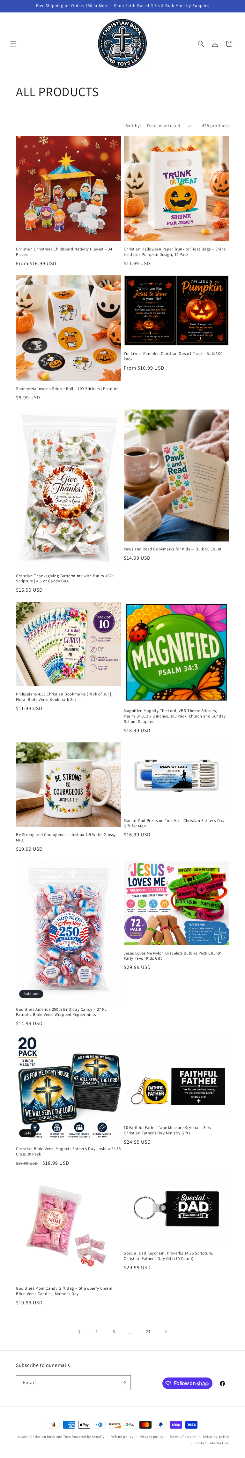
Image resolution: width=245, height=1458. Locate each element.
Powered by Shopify (88, 1436)
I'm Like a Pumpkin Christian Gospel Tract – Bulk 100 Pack (173, 356)
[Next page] (166, 1332)
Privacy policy (151, 1436)
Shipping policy (216, 1436)
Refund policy (122, 1436)
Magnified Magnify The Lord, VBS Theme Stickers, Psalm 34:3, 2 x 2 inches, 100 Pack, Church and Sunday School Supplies (175, 716)
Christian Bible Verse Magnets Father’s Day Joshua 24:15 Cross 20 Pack (68, 1151)
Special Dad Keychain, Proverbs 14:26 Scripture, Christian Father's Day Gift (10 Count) (168, 1256)
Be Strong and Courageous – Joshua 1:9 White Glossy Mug (66, 837)
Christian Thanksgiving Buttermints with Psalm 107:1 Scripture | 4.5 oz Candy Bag (65, 578)
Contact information (212, 1443)
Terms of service (183, 1436)
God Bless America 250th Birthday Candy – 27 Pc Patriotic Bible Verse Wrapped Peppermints (61, 1012)
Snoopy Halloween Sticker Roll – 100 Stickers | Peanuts (67, 388)
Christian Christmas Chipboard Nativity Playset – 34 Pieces (64, 252)
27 (148, 1331)
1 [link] (79, 1331)
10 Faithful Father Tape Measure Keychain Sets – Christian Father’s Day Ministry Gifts (169, 1130)
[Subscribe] (123, 1382)
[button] (13, 44)
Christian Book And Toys (51, 1436)
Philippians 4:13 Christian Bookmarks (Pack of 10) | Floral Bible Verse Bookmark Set (63, 697)
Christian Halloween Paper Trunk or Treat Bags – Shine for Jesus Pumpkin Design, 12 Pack (175, 252)
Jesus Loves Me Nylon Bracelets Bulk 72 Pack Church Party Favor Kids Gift (173, 956)
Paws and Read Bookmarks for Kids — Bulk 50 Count (173, 549)
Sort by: (133, 125)
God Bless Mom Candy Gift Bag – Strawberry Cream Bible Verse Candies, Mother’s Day (64, 1291)
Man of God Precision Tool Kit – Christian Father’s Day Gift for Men (174, 823)
